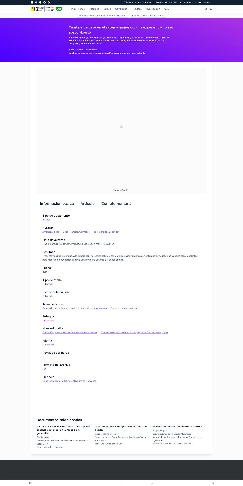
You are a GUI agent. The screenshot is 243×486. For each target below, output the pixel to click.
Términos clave (131, 3)
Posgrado (94, 9)
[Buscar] (206, 9)
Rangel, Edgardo (160, 430)
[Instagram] (40, 2)
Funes (81, 9)
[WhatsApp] (49, 2)
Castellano (48, 344)
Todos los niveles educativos (50, 447)
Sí (43, 356)
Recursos (137, 9)
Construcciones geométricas (166, 434)
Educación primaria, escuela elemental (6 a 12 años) (97, 40)
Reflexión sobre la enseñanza (74, 441)
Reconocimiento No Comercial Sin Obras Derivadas (69, 381)
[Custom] (30, 483)
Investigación (153, 9)
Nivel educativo (162, 3)
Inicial (74, 308)
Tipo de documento (183, 3)
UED (166, 9)
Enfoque (147, 3)
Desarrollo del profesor (54, 308)
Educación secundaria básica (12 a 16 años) (173, 444)
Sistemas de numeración (124, 308)
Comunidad (121, 9)
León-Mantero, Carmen (100, 37)
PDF (44, 368)
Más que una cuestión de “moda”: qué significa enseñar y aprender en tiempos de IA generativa (63, 430)
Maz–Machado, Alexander (128, 37)
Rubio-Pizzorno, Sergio (105, 434)
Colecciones (203, 3)
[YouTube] (44, 2)
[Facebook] (36, 2)
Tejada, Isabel (43, 437)
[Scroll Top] (212, 483)
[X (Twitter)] (32, 2)
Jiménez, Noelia (77, 37)
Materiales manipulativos (94, 308)
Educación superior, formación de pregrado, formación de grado (134, 332)
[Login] (211, 9)
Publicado (47, 284)
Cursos (107, 9)
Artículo (165, 37)
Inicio (74, 9)
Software (41, 444)
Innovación (152, 37)
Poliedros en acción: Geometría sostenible (177, 426)
